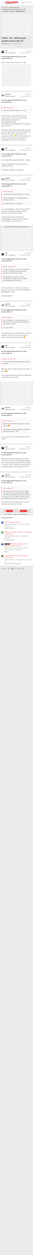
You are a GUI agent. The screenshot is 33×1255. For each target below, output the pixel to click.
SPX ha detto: (7, 107)
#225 (29, 253)
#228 (29, 407)
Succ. (22, 511)
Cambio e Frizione (9, 539)
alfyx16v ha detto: (8, 266)
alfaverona (6, 43)
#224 (29, 178)
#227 (29, 345)
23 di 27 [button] (16, 511)
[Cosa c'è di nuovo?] (26, 2)
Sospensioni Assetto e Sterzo (12, 563)
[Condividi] (26, 51)
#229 (29, 447)
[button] (3, 2)
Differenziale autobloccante (12, 522)
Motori (6, 551)
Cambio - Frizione (9, 528)
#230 (29, 475)
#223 (29, 148)
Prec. (10, 511)
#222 (29, 94)
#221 (29, 51)
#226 (29, 304)
